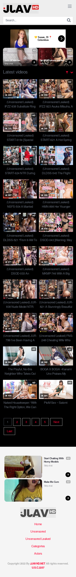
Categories (38, 546)
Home (38, 524)
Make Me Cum (51, 482)
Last (9, 431)
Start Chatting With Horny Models (54, 460)
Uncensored (38, 531)
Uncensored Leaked (38, 539)
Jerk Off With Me (12, 60)
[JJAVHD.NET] (21, 8)
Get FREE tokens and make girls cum (53, 60)
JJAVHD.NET (37, 563)
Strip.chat (8, 63)
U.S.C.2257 (38, 567)
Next (56, 422)
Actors (38, 553)
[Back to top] (69, 569)
